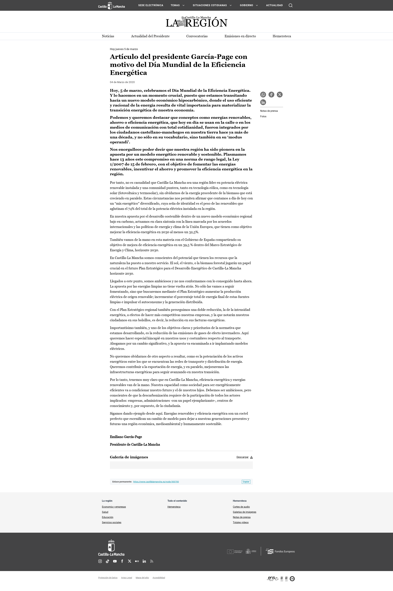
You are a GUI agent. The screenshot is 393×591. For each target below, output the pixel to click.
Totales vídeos (241, 522)
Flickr (137, 561)
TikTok (107, 561)
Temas (175, 5)
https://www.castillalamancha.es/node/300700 (156, 481)
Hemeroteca (282, 36)
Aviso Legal (126, 577)
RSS (151, 561)
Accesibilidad (159, 577)
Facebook (122, 561)
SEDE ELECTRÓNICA (150, 5)
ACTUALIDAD (274, 5)
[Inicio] (139, 547)
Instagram (100, 561)
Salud (105, 512)
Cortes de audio (241, 506)
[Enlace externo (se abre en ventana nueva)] (281, 578)
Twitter (129, 561)
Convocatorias (197, 36)
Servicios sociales (111, 522)
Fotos (263, 116)
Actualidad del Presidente (150, 36)
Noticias (108, 36)
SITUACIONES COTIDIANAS (210, 5)
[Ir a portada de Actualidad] (196, 22)
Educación (107, 517)
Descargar (243, 457)
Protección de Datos (107, 577)
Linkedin (144, 561)
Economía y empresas (114, 506)
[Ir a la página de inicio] (111, 5)
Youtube (115, 561)
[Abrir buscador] (290, 5)
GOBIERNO (246, 5)
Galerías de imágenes (244, 512)
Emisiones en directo (240, 36)
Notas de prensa (269, 110)
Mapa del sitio (142, 577)
